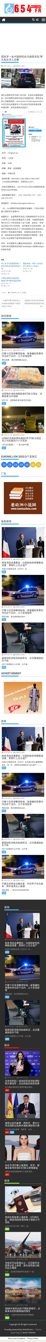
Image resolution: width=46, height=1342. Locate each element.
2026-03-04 (11, 1162)
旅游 (7, 1229)
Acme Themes (29, 1332)
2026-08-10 (7, 390)
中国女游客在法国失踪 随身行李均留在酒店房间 (11, 279)
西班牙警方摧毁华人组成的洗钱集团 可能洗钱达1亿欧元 (11, 303)
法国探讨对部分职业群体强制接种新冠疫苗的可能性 (34, 303)
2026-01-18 (11, 1259)
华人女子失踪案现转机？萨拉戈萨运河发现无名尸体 (11, 266)
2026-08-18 (7, 350)
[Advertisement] (23, 37)
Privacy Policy (32, 1338)
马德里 (24, 292)
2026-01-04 (11, 1305)
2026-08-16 (7, 655)
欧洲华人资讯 (20, 66)
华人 (4, 292)
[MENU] (43, 19)
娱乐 (7, 1090)
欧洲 (4, 572)
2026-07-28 (7, 435)
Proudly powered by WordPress (18, 1329)
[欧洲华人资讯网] (3, 19)
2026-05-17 (11, 1077)
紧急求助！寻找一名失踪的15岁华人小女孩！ (33, 264)
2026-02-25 (11, 1214)
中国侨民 (13, 292)
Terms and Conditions (16, 1338)
